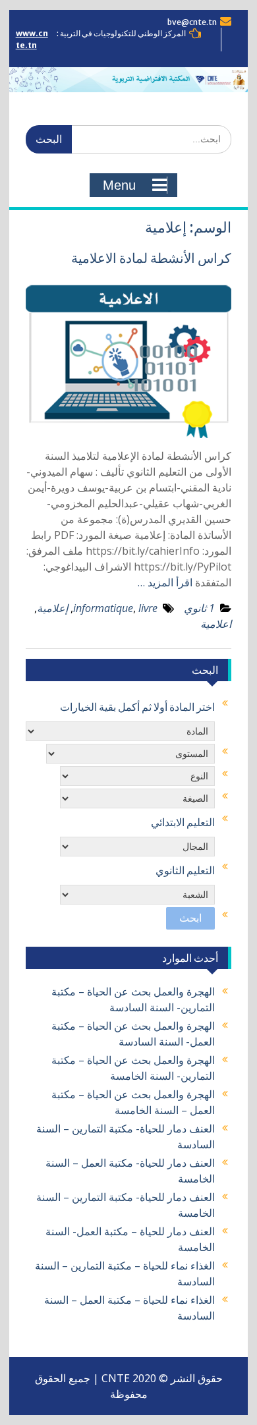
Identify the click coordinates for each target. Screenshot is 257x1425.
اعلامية (215, 624)
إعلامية (52, 608)
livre (147, 608)
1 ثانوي (199, 608)
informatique (103, 608)
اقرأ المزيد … (165, 582)
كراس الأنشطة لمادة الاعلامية (151, 258)
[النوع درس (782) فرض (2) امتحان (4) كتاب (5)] (137, 776)
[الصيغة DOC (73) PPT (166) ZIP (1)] (137, 798)
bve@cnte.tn (192, 22)
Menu (119, 185)
